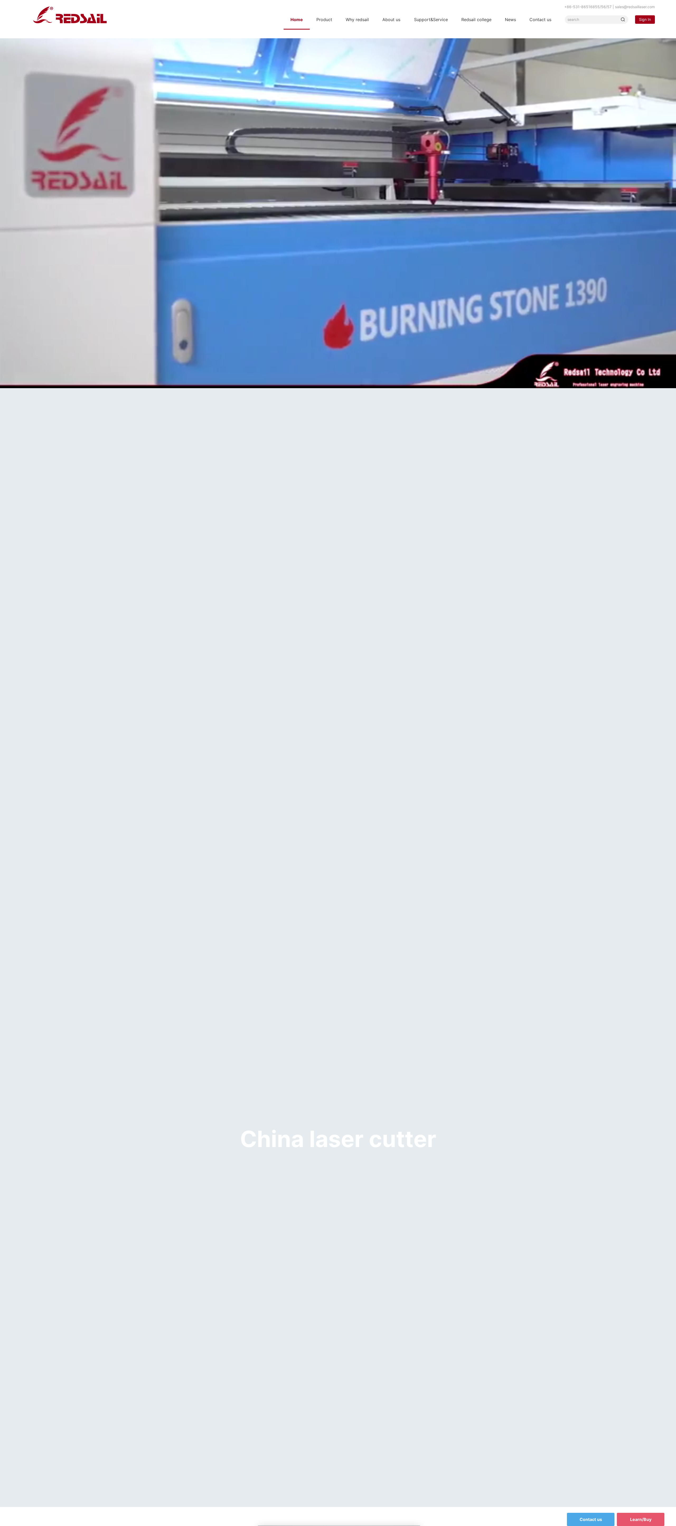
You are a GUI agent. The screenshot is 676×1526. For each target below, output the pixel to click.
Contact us (540, 19)
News (510, 19)
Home (296, 19)
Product (324, 19)
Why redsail (357, 19)
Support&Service (431, 19)
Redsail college (476, 19)
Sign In (645, 19)
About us (391, 19)
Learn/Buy (640, 1519)
